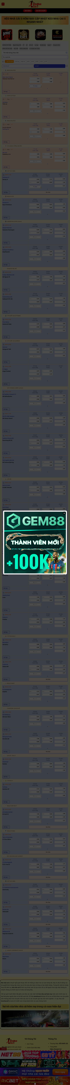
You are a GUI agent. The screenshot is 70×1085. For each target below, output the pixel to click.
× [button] (64, 513)
